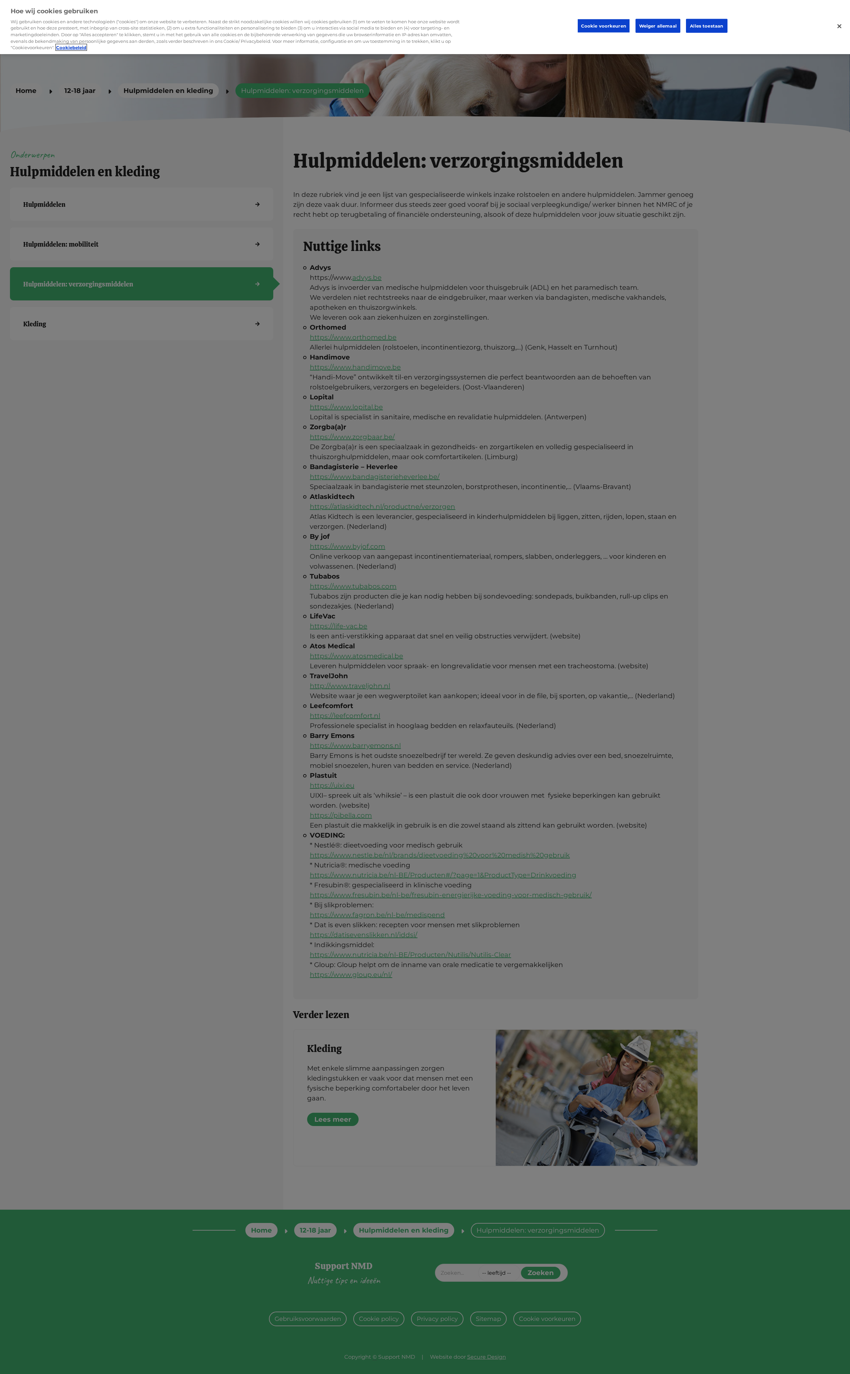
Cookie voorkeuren (603, 26)
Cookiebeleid (71, 47)
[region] (425, 27)
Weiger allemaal (658, 26)
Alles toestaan (706, 26)
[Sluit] (839, 26)
